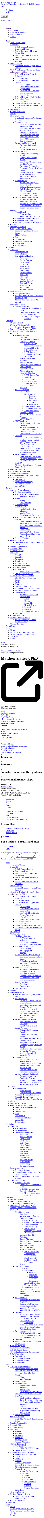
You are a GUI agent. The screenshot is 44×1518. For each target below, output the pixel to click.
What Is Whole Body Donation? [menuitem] (27, 494)
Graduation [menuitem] (24, 101)
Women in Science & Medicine (31, 1325)
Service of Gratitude (22, 1415)
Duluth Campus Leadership (25, 869)
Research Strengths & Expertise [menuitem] (22, 576)
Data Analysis (25, 965)
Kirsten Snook (25, 1155)
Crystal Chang (25, 1141)
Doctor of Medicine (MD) (20, 1201)
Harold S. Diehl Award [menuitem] (28, 193)
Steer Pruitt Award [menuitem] (26, 141)
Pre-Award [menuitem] (14, 553)
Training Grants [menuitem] (21, 563)
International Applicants (33, 1278)
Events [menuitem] (12, 638)
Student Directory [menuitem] (26, 363)
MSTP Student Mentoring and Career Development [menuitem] (32, 354)
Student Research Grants (29, 1084)
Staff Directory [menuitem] (25, 367)
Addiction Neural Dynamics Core (27, 955)
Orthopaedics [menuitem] (20, 239)
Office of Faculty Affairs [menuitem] (24, 78)
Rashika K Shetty (26, 1160)
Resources (23, 1264)
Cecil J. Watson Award (28, 1026)
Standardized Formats (28, 974)
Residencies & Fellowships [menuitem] (20, 471)
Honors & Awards (17, 992)
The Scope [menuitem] (14, 636)
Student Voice (20, 1362)
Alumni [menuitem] (13, 210)
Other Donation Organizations (31, 1392)
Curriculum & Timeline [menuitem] (33, 346)
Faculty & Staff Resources (15, 811)
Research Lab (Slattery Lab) (11, 752)
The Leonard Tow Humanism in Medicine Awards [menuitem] (31, 173)
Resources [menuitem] (23, 388)
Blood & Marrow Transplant (25, 1454)
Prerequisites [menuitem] (33, 404)
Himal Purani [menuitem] (25, 268)
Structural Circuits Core (24, 946)
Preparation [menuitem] (28, 446)
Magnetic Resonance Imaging (26, 1467)
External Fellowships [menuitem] (27, 358)
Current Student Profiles (24, 1132)
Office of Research (17, 1417)
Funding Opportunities (18, 1423)
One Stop (9, 10)
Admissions (10, 1124)
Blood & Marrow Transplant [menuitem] (25, 578)
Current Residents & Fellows (16, 820)
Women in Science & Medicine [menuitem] (31, 448)
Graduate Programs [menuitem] (17, 469)
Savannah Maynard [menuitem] (27, 289)
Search (4, 16)
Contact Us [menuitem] (19, 463)
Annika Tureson (26, 1137)
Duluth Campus (16, 886)
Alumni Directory (26, 1247)
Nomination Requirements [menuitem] (29, 195)
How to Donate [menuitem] (21, 507)
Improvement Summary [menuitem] (24, 482)
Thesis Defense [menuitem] (30, 379)
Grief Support (25, 1406)
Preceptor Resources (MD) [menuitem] (25, 327)
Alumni (13, 37)
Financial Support (26, 1289)
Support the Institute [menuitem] (31, 611)
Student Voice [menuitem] (20, 486)
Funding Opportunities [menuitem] (18, 547)
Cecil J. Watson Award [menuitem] (28, 149)
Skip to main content (8, 2)
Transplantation (20, 1122)
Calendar (18, 1312)
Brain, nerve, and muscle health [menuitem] (26, 231)
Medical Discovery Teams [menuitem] (20, 618)
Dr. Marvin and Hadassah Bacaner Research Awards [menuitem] (29, 136)
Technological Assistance (29, 961)
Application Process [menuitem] (17, 304)
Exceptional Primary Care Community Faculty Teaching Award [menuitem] (31, 168)
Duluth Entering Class (28, 1191)
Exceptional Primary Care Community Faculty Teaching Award (31, 1045)
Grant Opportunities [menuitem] (27, 461)
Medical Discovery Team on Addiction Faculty (25, 1497)
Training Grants (21, 1440)
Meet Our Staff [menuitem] (25, 503)
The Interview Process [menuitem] (32, 409)
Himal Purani (25, 1145)
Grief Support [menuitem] (25, 530)
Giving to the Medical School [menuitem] (21, 229)
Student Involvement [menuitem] (22, 484)
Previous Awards (26, 986)
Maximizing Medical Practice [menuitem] (30, 216)
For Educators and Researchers (26, 1369)
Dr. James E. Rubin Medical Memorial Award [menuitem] (30, 125)
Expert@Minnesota (8, 748)
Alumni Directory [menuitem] (26, 371)
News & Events (30, 1482)
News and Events (21, 988)
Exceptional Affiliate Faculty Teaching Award (30, 1039)
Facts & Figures (21, 1130)
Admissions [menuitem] (10, 248)
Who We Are (24, 917)
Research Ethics (16, 1425)
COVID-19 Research (18, 1444)
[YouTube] (8, 837)
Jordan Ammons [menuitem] (26, 273)
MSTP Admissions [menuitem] (22, 390)
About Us (14, 1126)
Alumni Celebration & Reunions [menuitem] (27, 218)
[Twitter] (3, 837)
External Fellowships (27, 1235)
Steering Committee (27, 1245)
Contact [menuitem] (13, 225)
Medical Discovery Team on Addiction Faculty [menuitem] (25, 621)
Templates (19, 1438)
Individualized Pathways (19, 1350)
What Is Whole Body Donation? (27, 1371)
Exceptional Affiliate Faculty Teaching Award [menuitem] (30, 163)
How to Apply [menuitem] (25, 392)
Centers (27, 1477)
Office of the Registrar (23, 921)
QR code (17, 651)
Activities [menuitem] (23, 360)
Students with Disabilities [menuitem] (29, 427)
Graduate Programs (17, 1346)
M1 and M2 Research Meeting (31, 1314)
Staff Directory (25, 1243)
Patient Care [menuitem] (10, 626)
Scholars (27, 1486)
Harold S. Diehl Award (28, 1070)
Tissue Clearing (25, 948)
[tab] (22, 756)
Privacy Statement (22, 857)
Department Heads (22, 871)
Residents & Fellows (18, 32)
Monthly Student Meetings (29, 1316)
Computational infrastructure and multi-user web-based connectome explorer (30, 978)
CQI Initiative (20, 1356)
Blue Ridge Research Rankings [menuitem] (22, 632)
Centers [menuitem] (27, 601)
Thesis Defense (30, 1256)
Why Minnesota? (21, 1128)
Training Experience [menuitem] (27, 342)
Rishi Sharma (25, 1162)
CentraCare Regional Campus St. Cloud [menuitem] (25, 70)
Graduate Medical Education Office (28, 925)
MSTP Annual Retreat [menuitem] (28, 442)
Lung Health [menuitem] (19, 613)
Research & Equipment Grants (31, 1080)
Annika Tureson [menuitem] (26, 260)
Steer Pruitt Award (26, 1017)
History (13, 990)
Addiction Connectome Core (25, 967)
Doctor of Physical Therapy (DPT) (23, 1206)
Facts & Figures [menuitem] (21, 254)
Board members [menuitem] (25, 214)
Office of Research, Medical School (28, 919)
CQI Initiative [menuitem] (20, 480)
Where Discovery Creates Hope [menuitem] (22, 634)
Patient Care (10, 1502)
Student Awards (21, 999)
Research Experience (33, 1274)
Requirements (29, 1270)
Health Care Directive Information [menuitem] (28, 510)
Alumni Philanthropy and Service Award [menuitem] (29, 184)
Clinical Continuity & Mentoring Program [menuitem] (28, 430)
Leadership (14, 867)
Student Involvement (22, 1360)
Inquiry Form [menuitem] (25, 513)
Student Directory (26, 1239)
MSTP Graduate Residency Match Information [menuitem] (30, 383)
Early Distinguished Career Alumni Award (30, 1067)
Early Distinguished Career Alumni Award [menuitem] (30, 190)
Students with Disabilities (29, 1304)
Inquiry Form (25, 1390)
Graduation (24, 923)
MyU (8, 12)
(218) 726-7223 (7, 717)
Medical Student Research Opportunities (29, 910)
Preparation (28, 1323)
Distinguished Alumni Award (30, 1063)
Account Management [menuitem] (28, 199)
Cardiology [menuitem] (19, 582)
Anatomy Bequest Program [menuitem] (20, 490)
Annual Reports (11, 833)
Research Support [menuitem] (16, 551)
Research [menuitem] (9, 488)
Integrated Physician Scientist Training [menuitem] (31, 349)
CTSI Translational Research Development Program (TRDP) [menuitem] (31, 458)
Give (7, 803)
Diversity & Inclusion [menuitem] (18, 227)
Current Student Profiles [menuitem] (24, 256)
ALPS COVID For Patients (30, 1448)
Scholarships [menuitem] (19, 243)
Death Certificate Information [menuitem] (30, 521)
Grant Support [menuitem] (25, 84)
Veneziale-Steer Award (28, 1009)
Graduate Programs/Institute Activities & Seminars (30, 1328)
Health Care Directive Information (28, 1386)
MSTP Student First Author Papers (31, 1253)
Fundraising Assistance (28, 1078)
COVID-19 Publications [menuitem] (24, 574)
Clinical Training (30, 1220)
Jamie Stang (24, 1147)
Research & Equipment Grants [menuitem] (31, 204)
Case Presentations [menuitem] (27, 444)
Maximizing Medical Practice (30, 1093)
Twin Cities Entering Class (30, 1189)
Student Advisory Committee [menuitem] (30, 365)
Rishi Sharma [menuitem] (25, 285)
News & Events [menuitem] (30, 605)
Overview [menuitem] (23, 337)
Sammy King (25, 1164)
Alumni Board (20, 1089)
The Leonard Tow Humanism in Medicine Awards (31, 1050)
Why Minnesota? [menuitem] (21, 252)
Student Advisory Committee (30, 1241)
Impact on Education (27, 1373)
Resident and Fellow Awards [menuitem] (25, 143)
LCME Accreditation (18, 1354)
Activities (23, 1237)
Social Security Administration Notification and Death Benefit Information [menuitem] (31, 526)
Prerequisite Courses (22, 1170)
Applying (23, 984)
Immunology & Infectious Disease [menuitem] (27, 588)
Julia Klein (24, 1151)
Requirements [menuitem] (29, 394)
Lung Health (19, 1490)
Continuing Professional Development (24, 1352)
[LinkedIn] (10, 837)
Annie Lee (24, 1135)
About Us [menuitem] (14, 250)
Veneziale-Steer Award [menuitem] (28, 133)
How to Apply (25, 1268)
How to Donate (21, 1383)
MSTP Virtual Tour (27, 1296)
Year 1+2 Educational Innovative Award (28, 1054)
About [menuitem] (8, 41)
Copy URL (7, 651)
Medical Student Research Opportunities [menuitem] (29, 88)
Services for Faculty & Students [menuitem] (26, 197)
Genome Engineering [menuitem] (23, 586)
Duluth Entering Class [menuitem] (28, 314)
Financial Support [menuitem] (26, 413)
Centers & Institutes (17, 934)
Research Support (16, 1427)
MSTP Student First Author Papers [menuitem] (31, 376)
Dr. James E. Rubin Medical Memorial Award (30, 1002)
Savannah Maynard (27, 1166)
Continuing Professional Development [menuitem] (24, 475)
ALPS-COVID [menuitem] (20, 569)
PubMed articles (7, 750)
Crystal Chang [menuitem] (25, 264)
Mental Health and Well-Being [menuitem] (31, 434)
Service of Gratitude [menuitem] (22, 538)
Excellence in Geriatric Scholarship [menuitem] (28, 146)
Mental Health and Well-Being (31, 1310)
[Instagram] (6, 837)
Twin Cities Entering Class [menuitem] (30, 312)
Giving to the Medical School (21, 1105)
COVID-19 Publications (24, 1450)
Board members (25, 1091)
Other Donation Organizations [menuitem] (31, 515)
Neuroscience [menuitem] (20, 592)
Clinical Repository (17, 1500)
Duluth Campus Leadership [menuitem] (25, 47)
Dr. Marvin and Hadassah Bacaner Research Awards (29, 1012)
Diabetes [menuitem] (18, 584)
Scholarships (19, 1120)
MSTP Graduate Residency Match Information (30, 1260)
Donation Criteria (21, 1381)
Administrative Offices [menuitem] (18, 72)
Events (12, 1515)
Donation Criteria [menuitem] (21, 505)
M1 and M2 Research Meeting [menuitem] (31, 438)
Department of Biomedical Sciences (14, 746)
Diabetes (18, 1461)
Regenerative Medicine (23, 1118)
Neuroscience (20, 1469)
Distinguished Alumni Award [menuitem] (30, 187)
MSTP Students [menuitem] (21, 421)
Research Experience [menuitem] (33, 397)
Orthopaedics (20, 1116)
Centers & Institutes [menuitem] (17, 112)
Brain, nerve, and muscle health (26, 1107)
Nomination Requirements (29, 1072)
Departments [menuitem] (15, 110)
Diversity (9, 807)
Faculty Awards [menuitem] (21, 151)
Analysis (23, 953)
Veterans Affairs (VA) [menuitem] (23, 565)
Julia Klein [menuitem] (24, 275)
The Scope (10, 831)
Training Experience (27, 1218)
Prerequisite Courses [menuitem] (22, 294)
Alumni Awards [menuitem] (21, 181)
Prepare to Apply (16, 1168)
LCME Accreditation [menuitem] (18, 478)
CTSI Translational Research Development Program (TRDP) (31, 1334)
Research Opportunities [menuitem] (23, 455)
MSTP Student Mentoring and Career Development (32, 1231)
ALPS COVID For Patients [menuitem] (30, 572)
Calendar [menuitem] (18, 436)
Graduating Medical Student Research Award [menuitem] (30, 129)
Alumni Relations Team (24, 1097)
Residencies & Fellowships (20, 1348)
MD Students (15, 30)
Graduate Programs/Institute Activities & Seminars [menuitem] (30, 451)
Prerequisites (33, 1281)
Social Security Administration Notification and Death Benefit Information (31, 1402)
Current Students (12, 817)
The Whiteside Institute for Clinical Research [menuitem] (29, 92)
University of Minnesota (23, 853)
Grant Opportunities (27, 1337)
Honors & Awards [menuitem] (17, 116)
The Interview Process (32, 1285)
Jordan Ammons (26, 1149)
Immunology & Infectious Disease (27, 1465)
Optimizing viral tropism (29, 942)
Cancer (17, 1109)
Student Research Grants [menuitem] (29, 208)
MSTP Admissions (22, 1266)
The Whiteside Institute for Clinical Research (29, 914)
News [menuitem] (8, 628)
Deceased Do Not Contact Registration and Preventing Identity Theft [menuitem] (30, 534)
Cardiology (19, 1459)
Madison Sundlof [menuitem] (26, 281)
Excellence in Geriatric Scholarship (28, 1023)
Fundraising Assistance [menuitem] (28, 202)
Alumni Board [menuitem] (20, 212)
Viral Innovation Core (23, 936)
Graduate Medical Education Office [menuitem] (28, 103)
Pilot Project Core (21, 982)
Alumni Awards (21, 1057)
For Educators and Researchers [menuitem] (26, 492)
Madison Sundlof (26, 1158)
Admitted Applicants (22, 1183)
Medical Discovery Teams (20, 1494)
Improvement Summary (24, 1358)
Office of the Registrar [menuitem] (23, 99)
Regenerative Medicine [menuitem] (23, 241)
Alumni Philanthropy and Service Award (29, 1060)
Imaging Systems (26, 951)
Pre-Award (14, 1429)
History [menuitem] (13, 114)
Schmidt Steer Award (27, 1015)
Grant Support (25, 907)
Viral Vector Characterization (30, 944)
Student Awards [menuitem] (21, 122)
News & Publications (27, 1250)
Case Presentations (27, 1321)
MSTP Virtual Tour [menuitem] (27, 419)
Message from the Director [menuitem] (29, 340)
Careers (8, 805)
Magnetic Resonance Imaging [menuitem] (26, 590)
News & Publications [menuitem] (27, 373)
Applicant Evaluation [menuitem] (32, 406)
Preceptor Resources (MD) (25, 1204)
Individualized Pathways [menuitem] (19, 473)
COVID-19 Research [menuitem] (18, 567)
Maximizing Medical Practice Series (28, 1099)
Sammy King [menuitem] (25, 287)
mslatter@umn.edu (8, 713)
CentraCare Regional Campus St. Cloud (25, 892)
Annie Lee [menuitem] (24, 258)
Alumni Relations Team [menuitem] (24, 220)
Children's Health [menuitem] (21, 235)
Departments (15, 932)
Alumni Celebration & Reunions (27, 1095)
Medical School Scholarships (30, 1082)
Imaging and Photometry (29, 963)
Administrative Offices (18, 894)
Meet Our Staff (25, 1379)
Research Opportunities (23, 1331)
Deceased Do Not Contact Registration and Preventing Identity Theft (30, 1410)
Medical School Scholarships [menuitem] (30, 206)
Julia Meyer (24, 1153)
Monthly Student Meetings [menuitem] (29, 440)
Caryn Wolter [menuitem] (25, 262)
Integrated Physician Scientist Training (31, 1225)
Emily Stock (24, 1143)
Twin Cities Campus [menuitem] (17, 43)
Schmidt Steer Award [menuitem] (27, 139)
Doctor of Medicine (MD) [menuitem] (20, 325)
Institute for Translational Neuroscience (29, 1472)
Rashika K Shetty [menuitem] (26, 283)
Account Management (28, 1076)
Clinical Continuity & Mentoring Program (28, 1307)
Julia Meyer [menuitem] (24, 277)
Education (9, 1197)
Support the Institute (31, 1488)
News (8, 1505)
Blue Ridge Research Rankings (22, 1509)
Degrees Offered (16, 1199)
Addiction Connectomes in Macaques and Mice (30, 970)
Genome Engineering (23, 1463)
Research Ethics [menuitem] (16, 549)
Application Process (17, 1181)
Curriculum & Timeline (33, 1222)
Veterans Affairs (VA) (23, 1442)
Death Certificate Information (30, 1398)
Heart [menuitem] (17, 237)
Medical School (7, 20)
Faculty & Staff (16, 35)
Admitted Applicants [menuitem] (22, 306)
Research (9, 1365)
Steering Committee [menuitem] (27, 369)
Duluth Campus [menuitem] (16, 64)
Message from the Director (29, 1216)
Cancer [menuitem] (17, 233)
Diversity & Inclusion (18, 1103)
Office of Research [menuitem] (17, 540)
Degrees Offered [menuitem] (16, 323)
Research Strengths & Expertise (22, 1452)
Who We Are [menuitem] (24, 95)
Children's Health (21, 1112)
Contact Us (10, 799)
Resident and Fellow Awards (25, 1020)
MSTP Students (21, 1298)
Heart (17, 1114)
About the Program (22, 1212)
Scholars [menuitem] (27, 609)
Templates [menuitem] (19, 561)
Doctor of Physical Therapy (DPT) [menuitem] (23, 329)
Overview (23, 1214)
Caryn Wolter (25, 1139)
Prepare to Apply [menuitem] (16, 291)
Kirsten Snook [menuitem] (25, 279)
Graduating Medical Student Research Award (30, 1006)
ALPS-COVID (20, 1446)
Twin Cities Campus (17, 865)
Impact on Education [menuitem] (27, 496)
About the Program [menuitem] (22, 335)
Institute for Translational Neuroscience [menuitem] (29, 596)
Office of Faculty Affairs (24, 900)
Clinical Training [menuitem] (30, 344)
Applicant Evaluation (32, 1283)
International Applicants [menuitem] (33, 401)
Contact (13, 1101)
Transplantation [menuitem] (20, 245)
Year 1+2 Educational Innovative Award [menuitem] (28, 177)
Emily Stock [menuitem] (24, 266)
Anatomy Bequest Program (20, 1367)
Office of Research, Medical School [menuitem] (28, 97)
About (8, 863)
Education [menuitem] (9, 321)
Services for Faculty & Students (26, 1074)
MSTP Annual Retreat (28, 1319)
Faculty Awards (21, 1028)
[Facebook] (1, 837)
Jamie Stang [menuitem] (24, 271)
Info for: (9, 28)
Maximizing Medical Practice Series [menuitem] (28, 222)
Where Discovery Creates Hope (17, 828)
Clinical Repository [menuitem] (17, 624)
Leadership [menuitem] (14, 45)
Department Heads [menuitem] (22, 49)
